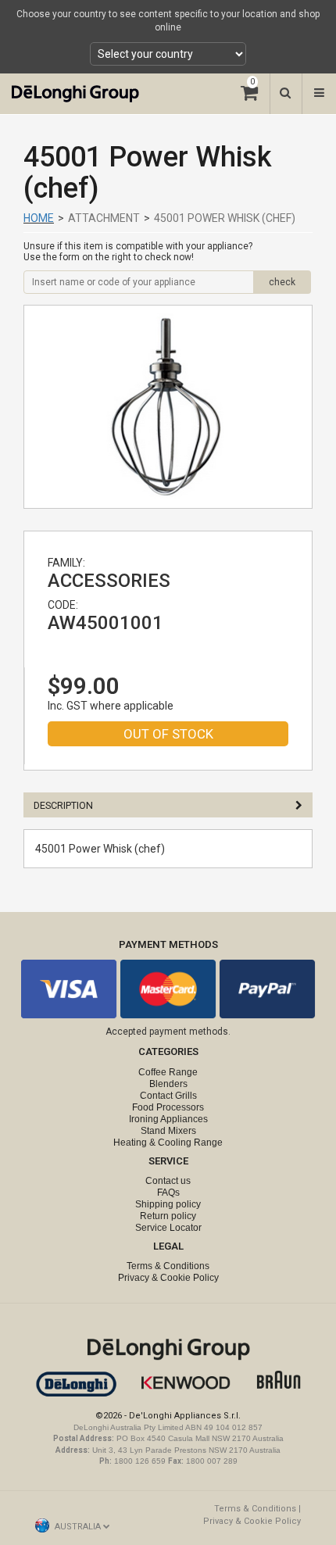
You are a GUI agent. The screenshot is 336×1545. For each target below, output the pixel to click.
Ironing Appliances (168, 1119)
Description (63, 805)
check (282, 282)
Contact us (168, 1180)
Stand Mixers (168, 1130)
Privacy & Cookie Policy (168, 1277)
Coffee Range (168, 1072)
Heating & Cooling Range (168, 1142)
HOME (38, 218)
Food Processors (168, 1107)
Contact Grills (168, 1095)
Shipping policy (168, 1204)
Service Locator (168, 1227)
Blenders (168, 1083)
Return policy (168, 1216)
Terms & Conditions (168, 1266)
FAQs (168, 1192)
